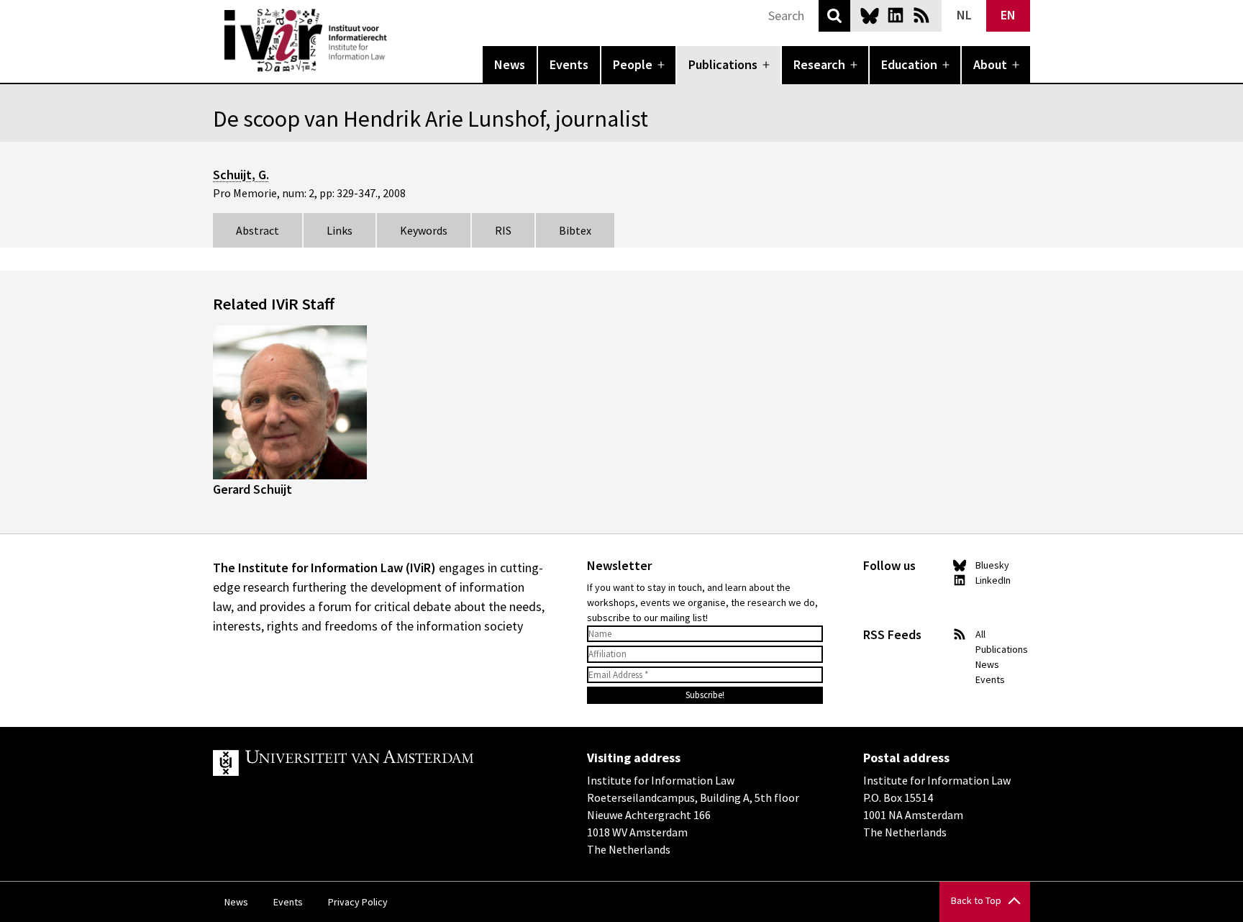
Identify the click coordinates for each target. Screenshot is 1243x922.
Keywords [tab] (423, 230)
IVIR (397, 40)
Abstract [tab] (257, 230)
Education (909, 64)
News (509, 64)
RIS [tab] (503, 230)
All (980, 634)
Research (819, 64)
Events (569, 64)
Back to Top (976, 900)
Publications (722, 64)
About (990, 64)
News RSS (921, 15)
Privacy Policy (358, 901)
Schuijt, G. (241, 174)
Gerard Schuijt (252, 489)
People (632, 64)
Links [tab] (339, 230)
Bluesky (870, 15)
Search (834, 16)
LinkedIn (895, 15)
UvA (380, 763)
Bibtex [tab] (575, 230)
